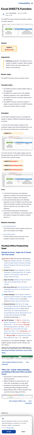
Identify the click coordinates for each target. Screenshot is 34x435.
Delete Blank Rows (17, 272)
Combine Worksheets (19, 310)
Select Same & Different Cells (20, 301)
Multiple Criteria (19, 279)
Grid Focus (19, 304)
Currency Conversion (22, 333)
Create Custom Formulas (16, 263)
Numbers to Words (10, 333)
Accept (9, 431)
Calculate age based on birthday (14, 326)
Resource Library (15, 308)
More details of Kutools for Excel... (13, 362)
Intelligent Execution (16, 260)
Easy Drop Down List (23, 287)
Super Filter (9, 315)
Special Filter (18, 315)
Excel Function (10, 226)
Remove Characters (10, 322)
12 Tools (19, 320)
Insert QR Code (18, 329)
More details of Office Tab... (17, 401)
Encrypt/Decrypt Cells (11, 313)
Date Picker (7, 310)
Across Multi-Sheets (15, 282)
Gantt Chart (8, 324)
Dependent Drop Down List (12, 289)
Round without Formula (11, 276)
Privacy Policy (10, 427)
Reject (23, 431)
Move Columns (15, 296)
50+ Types (25, 322)
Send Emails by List (25, 313)
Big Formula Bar (13, 306)
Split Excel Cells (13, 337)
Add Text (26, 320)
